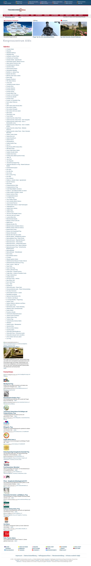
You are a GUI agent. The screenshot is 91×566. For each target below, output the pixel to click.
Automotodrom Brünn (11, 68)
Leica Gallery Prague (11, 199)
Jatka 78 (8, 157)
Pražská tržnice (10, 276)
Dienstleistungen (23, 547)
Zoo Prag (8, 338)
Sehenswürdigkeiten (22, 343)
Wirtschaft (63, 550)
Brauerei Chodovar (11, 79)
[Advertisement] (49, 9)
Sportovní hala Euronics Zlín (13, 296)
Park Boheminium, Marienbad (11, 467)
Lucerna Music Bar (11, 217)
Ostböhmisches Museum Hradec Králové (16, 261)
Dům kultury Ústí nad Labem (13, 111)
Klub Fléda (9, 183)
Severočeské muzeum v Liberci (14, 292)
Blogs (20, 17)
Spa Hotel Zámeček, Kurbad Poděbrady (70, 37)
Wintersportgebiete (52, 550)
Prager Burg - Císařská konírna (14, 271)
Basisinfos (15, 15)
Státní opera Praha (11, 305)
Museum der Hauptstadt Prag (13, 231)
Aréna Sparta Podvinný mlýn (13, 63)
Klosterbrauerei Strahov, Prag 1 (12, 397)
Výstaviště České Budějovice (13, 331)
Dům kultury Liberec (11, 107)
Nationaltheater (10, 250)
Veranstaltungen (24, 15)
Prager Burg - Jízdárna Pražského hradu (16, 273)
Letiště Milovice (10, 206)
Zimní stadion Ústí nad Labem (14, 336)
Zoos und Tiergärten (17, 515)
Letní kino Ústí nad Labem (12, 215)
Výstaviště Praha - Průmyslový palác (15, 333)
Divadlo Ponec (10, 98)
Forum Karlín (9, 116)
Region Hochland (44, 3)
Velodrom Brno (10, 326)
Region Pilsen (19, 3)
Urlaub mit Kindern (17, 458)
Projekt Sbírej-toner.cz (10, 439)
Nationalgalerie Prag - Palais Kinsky (15, 238)
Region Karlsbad (8, 3)
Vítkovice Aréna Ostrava (12, 328)
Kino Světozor (9, 178)
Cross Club (9, 82)
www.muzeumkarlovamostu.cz (10, 343)
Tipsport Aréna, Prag (11, 317)
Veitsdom (8, 322)
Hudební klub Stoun (11, 154)
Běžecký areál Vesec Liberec (13, 75)
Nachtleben (77, 548)
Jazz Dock (9, 159)
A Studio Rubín (10, 49)
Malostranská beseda (11, 219)
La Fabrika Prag (10, 197)
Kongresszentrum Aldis (12, 185)
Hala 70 (8, 145)
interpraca (57, 560)
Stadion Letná (9, 301)
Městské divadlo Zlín (11, 224)
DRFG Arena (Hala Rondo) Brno (14, 105)
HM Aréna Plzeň (10, 148)
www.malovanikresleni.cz (21, 485)
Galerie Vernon (10, 139)
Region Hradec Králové (58, 1)
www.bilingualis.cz (17, 417)
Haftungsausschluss (44, 555)
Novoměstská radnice (11, 255)
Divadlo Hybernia (10, 88)
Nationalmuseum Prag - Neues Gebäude (16, 245)
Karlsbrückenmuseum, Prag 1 (11, 347)
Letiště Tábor (9, 210)
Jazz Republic (9, 161)
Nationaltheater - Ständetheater (14, 252)
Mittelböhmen (19, 1)
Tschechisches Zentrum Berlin (13, 321)
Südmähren (56, 3)
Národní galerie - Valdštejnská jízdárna (16, 236)
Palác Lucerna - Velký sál (12, 264)
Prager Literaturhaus (11, 275)
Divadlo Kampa (10, 91)
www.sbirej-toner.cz (18, 431)
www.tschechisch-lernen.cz (23, 402)
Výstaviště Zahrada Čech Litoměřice (15, 335)
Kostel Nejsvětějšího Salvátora (14, 189)
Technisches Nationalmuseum (14, 313)
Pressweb (49, 561)
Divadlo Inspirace (10, 89)
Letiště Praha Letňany (11, 208)
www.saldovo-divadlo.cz (21, 528)
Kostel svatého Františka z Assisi (14, 192)
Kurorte (16, 459)
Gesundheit (8, 548)
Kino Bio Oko (9, 171)
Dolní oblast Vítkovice (11, 102)
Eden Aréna (9, 112)
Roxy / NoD (9, 284)
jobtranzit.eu (19, 561)
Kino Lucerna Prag (11, 174)
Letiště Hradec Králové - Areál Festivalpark (16, 204)
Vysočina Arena (10, 329)
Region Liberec (44, 1)
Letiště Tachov (10, 211)
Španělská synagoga (11, 294)
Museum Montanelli (11, 233)
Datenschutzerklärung (30, 555)
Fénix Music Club (10, 114)
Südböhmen (31, 3)
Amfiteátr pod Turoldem (12, 58)
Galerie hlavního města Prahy (13, 118)
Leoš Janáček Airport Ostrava (13, 201)
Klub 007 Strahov (10, 182)
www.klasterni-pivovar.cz (21, 388)
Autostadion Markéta (11, 70)
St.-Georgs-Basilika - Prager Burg (14, 299)
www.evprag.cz (15, 444)
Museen (5, 345)
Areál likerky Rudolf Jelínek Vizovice (15, 61)
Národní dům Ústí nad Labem (13, 234)
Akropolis (8, 51)
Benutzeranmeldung (58, 555)
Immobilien (22, 548)
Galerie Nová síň (10, 136)
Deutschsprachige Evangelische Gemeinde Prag (16, 452)
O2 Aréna (8, 257)
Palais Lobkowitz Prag (12, 269)
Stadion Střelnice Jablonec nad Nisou (15, 303)
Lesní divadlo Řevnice (11, 203)
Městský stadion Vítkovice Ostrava (15, 227)
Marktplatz (69, 15)
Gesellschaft (26, 431)
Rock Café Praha (10, 282)
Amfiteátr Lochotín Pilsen (12, 56)
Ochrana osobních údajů (73, 555)
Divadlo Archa (9, 86)
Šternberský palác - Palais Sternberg (15, 306)
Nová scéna (9, 254)
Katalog (81, 15)
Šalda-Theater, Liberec (10, 538)
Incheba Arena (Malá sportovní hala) (15, 155)
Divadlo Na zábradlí (11, 97)
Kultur (61, 15)
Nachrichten (7, 15)
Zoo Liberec (7, 524)
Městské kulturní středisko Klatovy (15, 226)
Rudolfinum (9, 285)
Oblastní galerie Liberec (12, 259)
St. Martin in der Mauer (12, 298)
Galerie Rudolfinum (11, 138)
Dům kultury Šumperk (11, 109)
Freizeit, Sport (50, 547)
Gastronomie (54, 15)
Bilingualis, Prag (8, 427)
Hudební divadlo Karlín (12, 152)
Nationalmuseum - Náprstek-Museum (15, 240)
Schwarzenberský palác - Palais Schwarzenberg (18, 289)
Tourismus (9, 345)
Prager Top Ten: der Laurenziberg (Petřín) (43, 37)
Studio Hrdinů (9, 310)
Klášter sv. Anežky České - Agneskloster (16, 180)
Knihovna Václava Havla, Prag (12, 509)
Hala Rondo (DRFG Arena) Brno (14, 147)
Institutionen (21, 473)
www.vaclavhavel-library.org (23, 499)
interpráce (17, 560)
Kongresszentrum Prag (12, 187)
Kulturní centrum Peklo (12, 194)
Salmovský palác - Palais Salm (14, 287)
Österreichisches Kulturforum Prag (15, 262)
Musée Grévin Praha (11, 229)
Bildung (5, 376)
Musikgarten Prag (8, 384)
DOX (7, 104)
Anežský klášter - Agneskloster (14, 59)
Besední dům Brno (11, 74)
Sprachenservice (7, 404)
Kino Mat (8, 176)
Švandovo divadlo (10, 312)
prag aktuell (47, 559)
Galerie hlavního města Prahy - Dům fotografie (18, 119)
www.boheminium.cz (19, 456)
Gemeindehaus (10, 141)
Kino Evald (9, 173)
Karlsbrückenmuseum (11, 167)
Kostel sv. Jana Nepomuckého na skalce (16, 190)
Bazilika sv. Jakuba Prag (12, 72)
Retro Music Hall (10, 280)
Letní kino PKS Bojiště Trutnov (14, 213)
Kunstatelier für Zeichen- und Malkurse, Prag (16, 495)
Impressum (19, 555)
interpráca (37, 560)
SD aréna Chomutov (11, 291)
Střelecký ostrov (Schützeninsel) (14, 308)
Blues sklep (9, 77)
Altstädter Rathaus (11, 52)
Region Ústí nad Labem (33, 1)
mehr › (5, 368)
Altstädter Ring (10, 54)
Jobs (75, 15)
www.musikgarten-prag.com (24, 374)
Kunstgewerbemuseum (12, 196)
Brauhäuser (6, 390)
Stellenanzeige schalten (10, 17)
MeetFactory (9, 222)
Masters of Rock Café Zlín (12, 220)
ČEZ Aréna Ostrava (11, 81)
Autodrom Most (10, 67)
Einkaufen (46, 15)
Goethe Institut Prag (11, 143)
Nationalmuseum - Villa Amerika (14, 241)
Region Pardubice (69, 1)
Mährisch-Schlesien (81, 1)
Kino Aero (8, 169)
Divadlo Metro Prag (11, 93)
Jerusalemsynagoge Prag (12, 162)
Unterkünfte (39, 15)
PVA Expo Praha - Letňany (12, 278)
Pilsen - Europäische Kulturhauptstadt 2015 (15, 481)
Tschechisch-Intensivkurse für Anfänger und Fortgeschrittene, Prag (15, 412)
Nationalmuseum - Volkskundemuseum (16, 243)
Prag (6, 1)
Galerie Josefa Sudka (11, 134)
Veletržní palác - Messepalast (13, 324)
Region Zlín (80, 3)
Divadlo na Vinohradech (12, 95)
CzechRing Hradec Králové (13, 84)
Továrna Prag (9, 319)
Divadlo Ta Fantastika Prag (13, 100)
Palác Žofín (9, 266)
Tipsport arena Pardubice (12, 315)
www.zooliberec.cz (17, 513)
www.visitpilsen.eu (17, 471)
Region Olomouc (69, 3)
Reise (32, 15)
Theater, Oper (6, 530)
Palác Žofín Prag (10, 268)
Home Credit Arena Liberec (13, 150)
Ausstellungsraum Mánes (12, 65)
